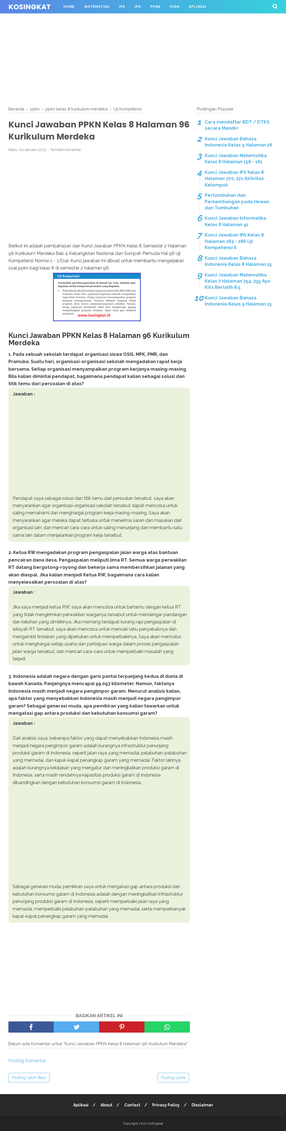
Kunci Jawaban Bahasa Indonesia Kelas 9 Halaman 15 (238, 301)
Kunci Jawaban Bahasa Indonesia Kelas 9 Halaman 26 (238, 142)
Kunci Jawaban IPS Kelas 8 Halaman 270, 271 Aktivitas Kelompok (234, 179)
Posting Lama (173, 1077)
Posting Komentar (27, 1060)
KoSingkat (29, 7)
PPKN (155, 7)
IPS (138, 7)
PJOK (174, 7)
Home (69, 7)
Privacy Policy (166, 1105)
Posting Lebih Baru (29, 1077)
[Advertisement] (143, 59)
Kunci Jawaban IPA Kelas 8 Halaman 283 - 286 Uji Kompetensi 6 (234, 241)
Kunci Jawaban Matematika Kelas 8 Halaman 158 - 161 (236, 158)
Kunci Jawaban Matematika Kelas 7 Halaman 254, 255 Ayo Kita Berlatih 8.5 (237, 281)
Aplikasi (197, 7)
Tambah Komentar (65, 150)
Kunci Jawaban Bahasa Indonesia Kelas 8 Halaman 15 (238, 261)
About (106, 1105)
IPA (122, 7)
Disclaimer (202, 1105)
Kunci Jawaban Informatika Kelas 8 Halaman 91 (235, 221)
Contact (132, 1105)
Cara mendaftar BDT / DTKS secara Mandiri (237, 125)
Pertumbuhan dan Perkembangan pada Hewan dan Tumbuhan (237, 201)
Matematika (96, 7)
